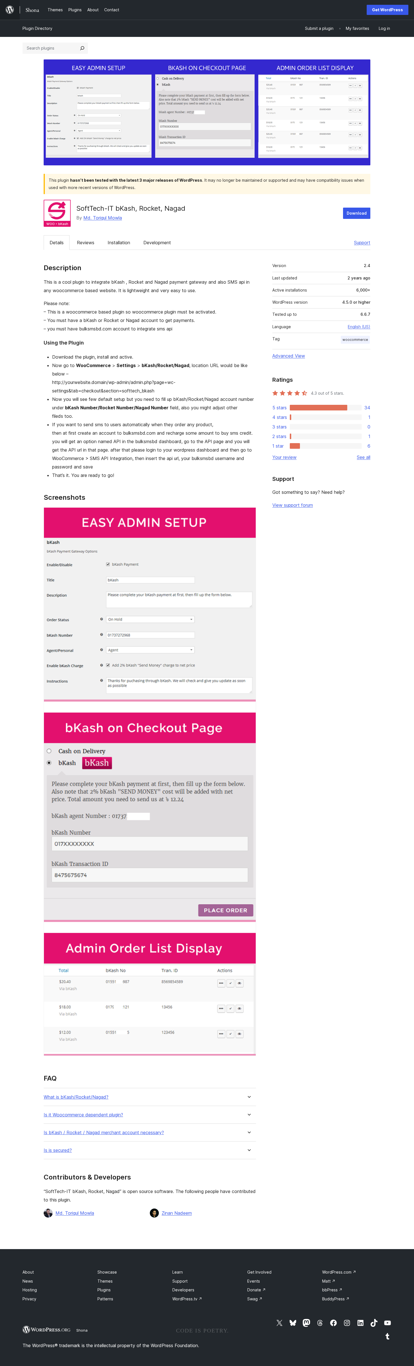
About (28, 1272)
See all (363, 457)
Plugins (104, 1289)
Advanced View (288, 356)
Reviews (85, 242)
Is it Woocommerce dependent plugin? (83, 1115)
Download (357, 213)
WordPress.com (339, 1272)
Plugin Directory (37, 28)
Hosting (30, 1289)
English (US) (359, 326)
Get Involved (259, 1272)
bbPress (332, 1289)
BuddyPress (336, 1298)
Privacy (29, 1298)
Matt (328, 1281)
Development (157, 242)
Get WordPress (387, 9)
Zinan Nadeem (177, 1213)
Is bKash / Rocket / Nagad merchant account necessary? (104, 1132)
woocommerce (355, 339)
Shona (82, 1330)
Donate (256, 1289)
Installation (119, 242)
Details (57, 242)
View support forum (292, 505)
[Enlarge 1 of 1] (248, 515)
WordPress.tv (187, 1298)
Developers (183, 1289)
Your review (284, 457)
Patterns (105, 1298)
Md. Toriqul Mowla (102, 218)
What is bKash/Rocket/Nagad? (76, 1097)
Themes (105, 1281)
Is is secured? (58, 1150)
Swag (254, 1298)
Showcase (107, 1272)
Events (253, 1281)
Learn (177, 1272)
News (28, 1281)
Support (362, 242)
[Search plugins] (82, 48)
